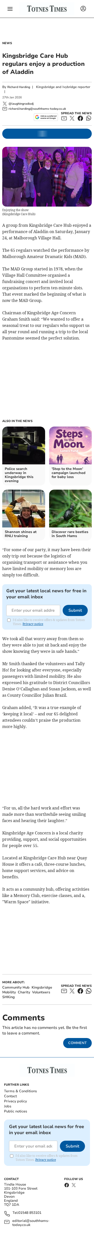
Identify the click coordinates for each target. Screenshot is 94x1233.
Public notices (15, 1111)
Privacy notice (33, 624)
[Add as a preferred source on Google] (46, 117)
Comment (77, 1043)
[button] (10, 9)
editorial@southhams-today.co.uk (30, 1223)
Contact (10, 1096)
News (7, 43)
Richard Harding (18, 87)
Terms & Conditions (20, 1091)
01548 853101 (29, 1213)
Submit (75, 610)
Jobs (7, 1106)
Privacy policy (15, 1101)
